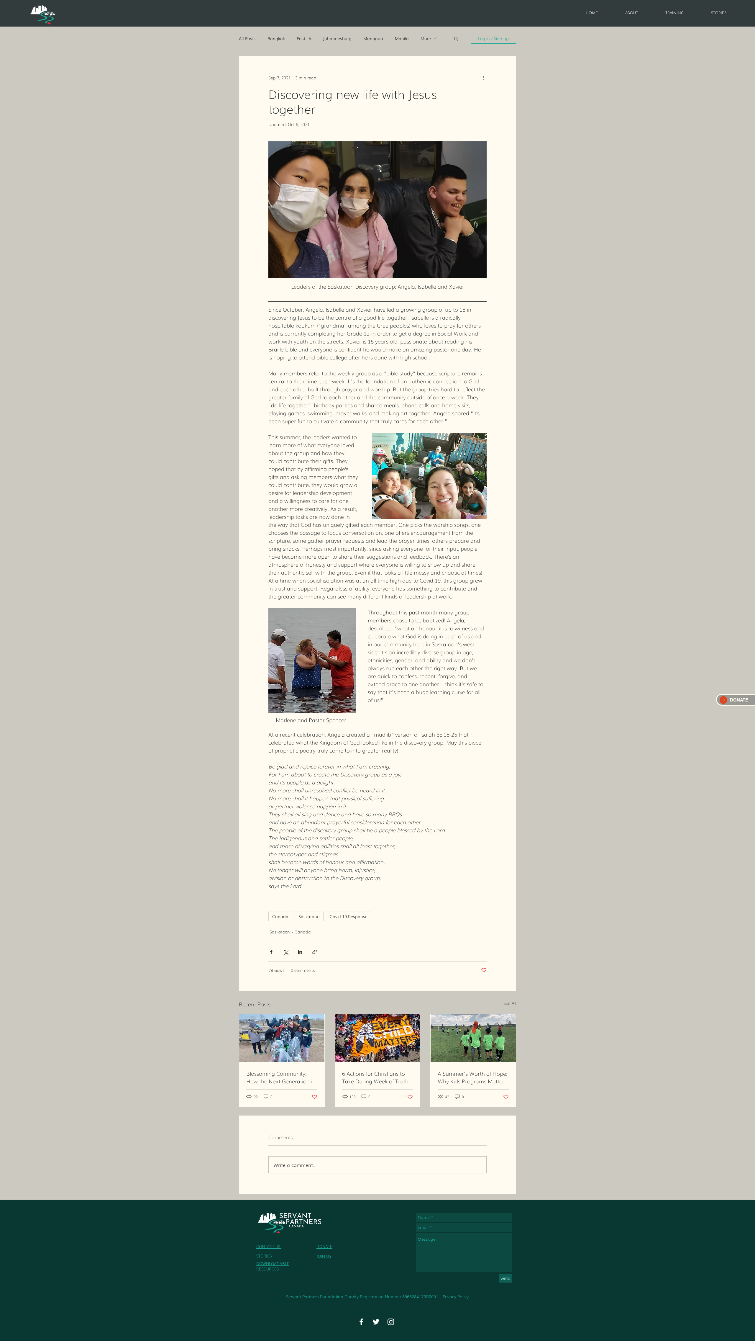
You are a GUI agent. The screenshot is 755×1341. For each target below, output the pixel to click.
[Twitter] (376, 1321)
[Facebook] (361, 1321)
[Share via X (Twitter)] (285, 952)
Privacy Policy (456, 1296)
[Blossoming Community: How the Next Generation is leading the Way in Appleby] (281, 1038)
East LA (304, 38)
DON (320, 1246)
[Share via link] (314, 952)
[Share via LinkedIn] (300, 952)
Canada (280, 916)
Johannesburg (337, 38)
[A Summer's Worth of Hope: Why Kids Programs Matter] (473, 1038)
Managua (373, 38)
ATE (328, 1246)
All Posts (247, 38)
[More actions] (483, 77)
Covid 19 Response (348, 916)
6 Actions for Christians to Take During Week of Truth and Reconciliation (375, 1077)
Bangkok (276, 38)
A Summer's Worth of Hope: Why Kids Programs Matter (472, 1077)
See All (509, 1003)
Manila (402, 38)
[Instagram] (390, 1321)
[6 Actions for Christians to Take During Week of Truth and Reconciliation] (377, 1038)
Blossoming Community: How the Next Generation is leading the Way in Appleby (280, 1077)
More (426, 38)
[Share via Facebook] (271, 952)
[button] (456, 38)
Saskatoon (309, 916)
